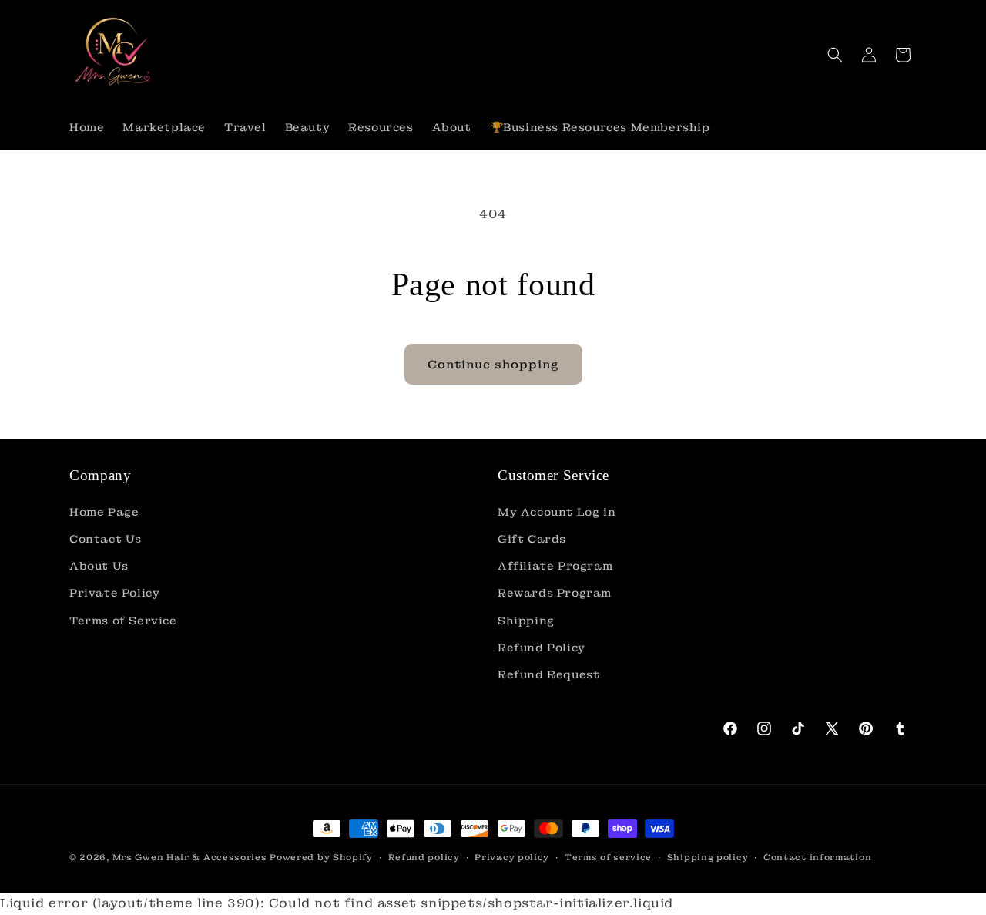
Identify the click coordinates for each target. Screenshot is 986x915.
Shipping (526, 620)
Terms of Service (123, 620)
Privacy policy (512, 857)
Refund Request (548, 674)
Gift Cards (532, 539)
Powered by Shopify (321, 857)
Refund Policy (541, 647)
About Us (99, 566)
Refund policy (424, 857)
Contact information (817, 857)
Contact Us (105, 539)
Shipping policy (708, 857)
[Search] (835, 55)
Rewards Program (555, 593)
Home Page (104, 512)
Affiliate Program (555, 566)
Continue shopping (493, 364)
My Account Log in (556, 512)
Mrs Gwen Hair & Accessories (189, 857)
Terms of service (608, 857)
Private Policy (114, 593)
